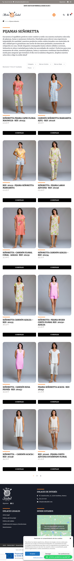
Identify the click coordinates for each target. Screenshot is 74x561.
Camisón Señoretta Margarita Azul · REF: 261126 (54, 119)
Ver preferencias (63, 554)
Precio (29, 68)
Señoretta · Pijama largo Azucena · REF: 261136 (51, 186)
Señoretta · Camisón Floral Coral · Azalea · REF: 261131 (17, 253)
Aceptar (32, 554)
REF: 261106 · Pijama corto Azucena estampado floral (52, 455)
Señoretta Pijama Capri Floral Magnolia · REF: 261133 (19, 119)
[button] (70, 538)
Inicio (6, 21)
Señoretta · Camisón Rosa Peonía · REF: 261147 (16, 388)
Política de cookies (38, 557)
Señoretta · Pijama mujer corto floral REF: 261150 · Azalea (51, 322)
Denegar (48, 554)
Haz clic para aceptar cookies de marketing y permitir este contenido (54, 527)
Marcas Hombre (43, 64)
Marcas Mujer (58, 64)
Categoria (30, 64)
